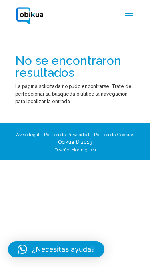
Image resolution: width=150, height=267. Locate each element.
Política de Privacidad (66, 134)
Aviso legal (27, 134)
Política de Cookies (114, 134)
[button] (56, 249)
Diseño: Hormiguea (75, 150)
